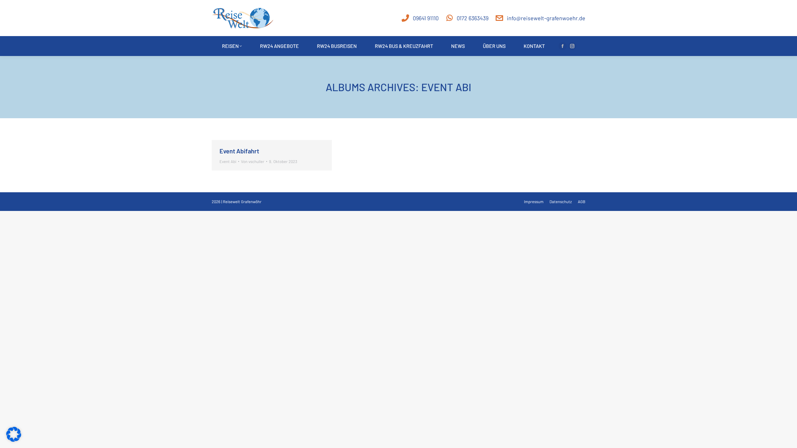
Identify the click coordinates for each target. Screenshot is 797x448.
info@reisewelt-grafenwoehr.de (546, 18)
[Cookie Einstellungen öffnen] (13, 440)
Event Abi (227, 161)
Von (252, 161)
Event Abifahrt (239, 151)
